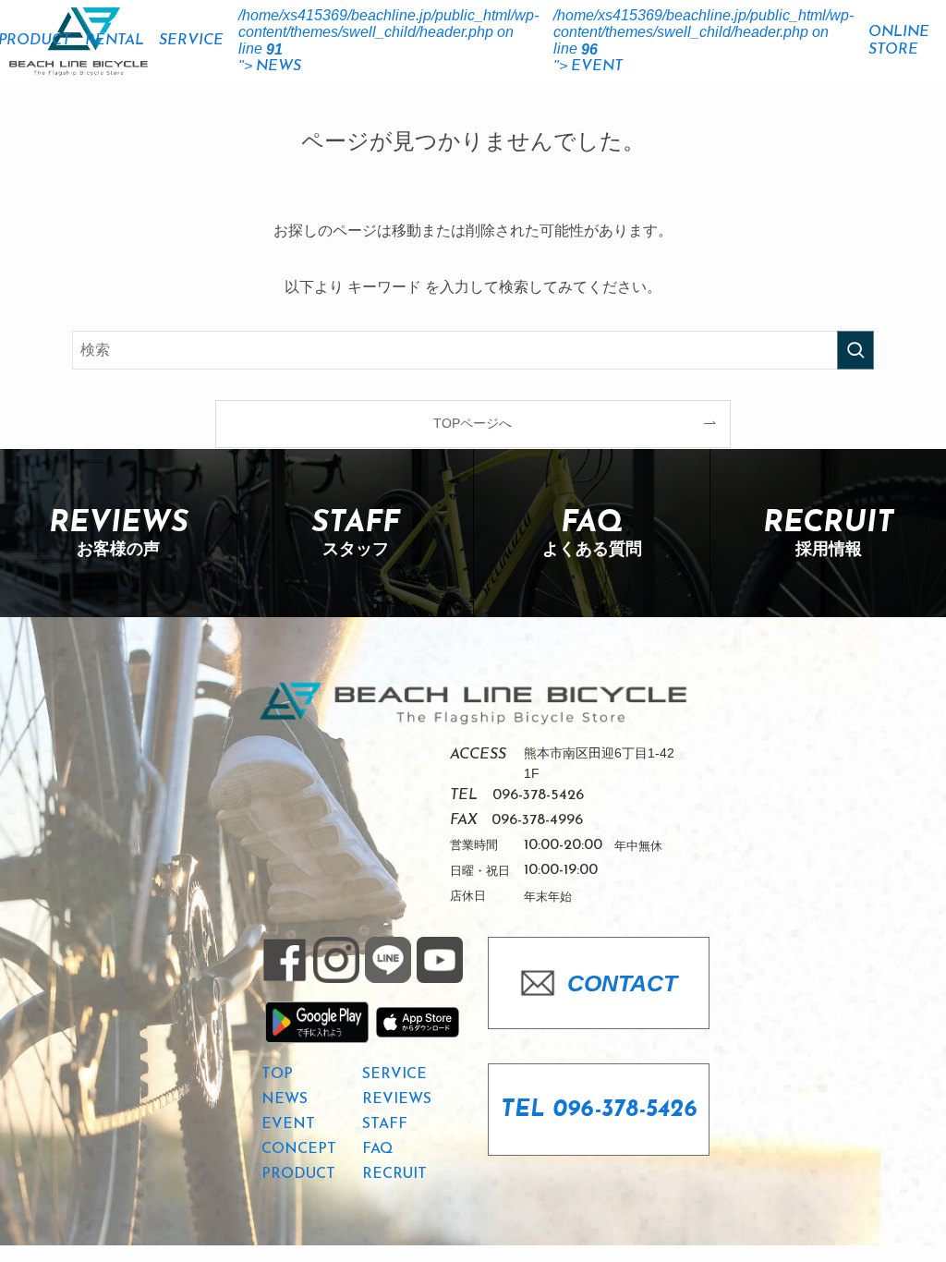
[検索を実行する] (855, 350)
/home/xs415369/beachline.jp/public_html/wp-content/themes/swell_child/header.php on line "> (388, 40)
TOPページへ (472, 423)
